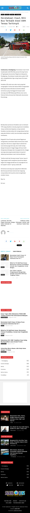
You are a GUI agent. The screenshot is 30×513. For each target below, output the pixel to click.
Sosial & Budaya (13, 363)
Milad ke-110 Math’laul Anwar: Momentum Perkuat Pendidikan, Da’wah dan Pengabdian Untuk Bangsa (19, 265)
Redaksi (15, 500)
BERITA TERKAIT (6, 251)
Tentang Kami (7, 500)
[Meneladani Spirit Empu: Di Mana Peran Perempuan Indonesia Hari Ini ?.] (5, 257)
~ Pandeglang (17, 14)
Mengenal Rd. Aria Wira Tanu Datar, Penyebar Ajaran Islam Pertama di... (18, 442)
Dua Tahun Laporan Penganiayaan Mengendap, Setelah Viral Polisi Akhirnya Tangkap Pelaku (18, 273)
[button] (27, 8)
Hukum (2, 274)
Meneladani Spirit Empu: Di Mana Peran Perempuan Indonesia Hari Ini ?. (18, 257)
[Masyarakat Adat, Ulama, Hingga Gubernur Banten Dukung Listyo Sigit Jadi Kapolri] (5, 418)
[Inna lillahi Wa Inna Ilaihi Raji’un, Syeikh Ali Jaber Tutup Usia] (5, 429)
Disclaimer (8, 502)
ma (5, 26)
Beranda (3, 12)
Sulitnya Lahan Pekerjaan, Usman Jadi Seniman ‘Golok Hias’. (22, 222)
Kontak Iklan (22, 500)
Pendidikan (3, 343)
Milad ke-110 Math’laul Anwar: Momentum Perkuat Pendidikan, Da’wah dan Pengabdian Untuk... (14, 332)
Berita (2, 14)
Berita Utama (13, 372)
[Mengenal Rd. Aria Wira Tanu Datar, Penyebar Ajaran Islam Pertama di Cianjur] (5, 442)
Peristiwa (7, 14)
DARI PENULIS (17, 251)
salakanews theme (18, 510)
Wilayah (12, 14)
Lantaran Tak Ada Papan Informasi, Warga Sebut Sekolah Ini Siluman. (8, 223)
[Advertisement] (15, 3)
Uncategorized (4, 317)
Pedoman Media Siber (18, 502)
